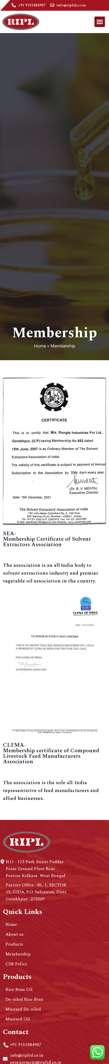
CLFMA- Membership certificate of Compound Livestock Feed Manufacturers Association (51, 753)
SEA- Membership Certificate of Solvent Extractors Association (47, 539)
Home (40, 345)
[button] (99, 22)
